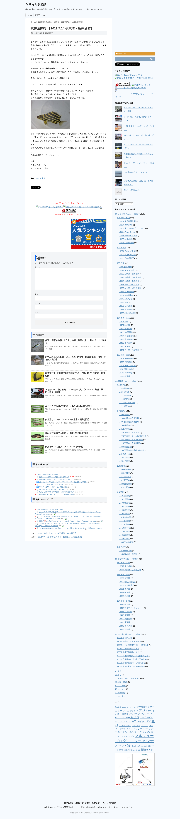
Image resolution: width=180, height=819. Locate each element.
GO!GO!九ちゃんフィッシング (126, 707)
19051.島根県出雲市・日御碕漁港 (131, 663)
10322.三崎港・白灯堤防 (129, 274)
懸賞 (121, 750)
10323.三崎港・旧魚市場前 (130, 277)
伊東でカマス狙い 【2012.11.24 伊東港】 (64, 447)
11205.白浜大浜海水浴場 (129, 422)
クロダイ (146, 721)
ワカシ (134, 746)
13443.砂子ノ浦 (125, 626)
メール (37, 303)
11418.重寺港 (124, 528)
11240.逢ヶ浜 (124, 454)
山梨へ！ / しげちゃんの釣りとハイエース (54, 477)
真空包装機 (136, 750)
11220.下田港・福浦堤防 (129, 432)
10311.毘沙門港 (125, 267)
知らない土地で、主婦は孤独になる (50, 509)
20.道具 (118, 671)
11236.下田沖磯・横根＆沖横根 (132, 450)
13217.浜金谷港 (125, 566)
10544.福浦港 (124, 376)
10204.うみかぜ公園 (127, 251)
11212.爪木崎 (124, 429)
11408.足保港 (124, 514)
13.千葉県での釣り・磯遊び (126, 559)
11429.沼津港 (124, 539)
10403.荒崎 (123, 321)
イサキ (149, 710)
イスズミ (124, 714)
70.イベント (120, 689)
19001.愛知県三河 (124, 638)
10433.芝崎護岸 (125, 332)
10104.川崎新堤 (125, 225)
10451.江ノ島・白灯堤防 (129, 350)
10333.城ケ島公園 (126, 292)
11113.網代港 (124, 392)
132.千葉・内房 (123, 563)
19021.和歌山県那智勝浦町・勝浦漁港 (133, 645)
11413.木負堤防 (125, 517)
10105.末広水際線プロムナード (132, 228)
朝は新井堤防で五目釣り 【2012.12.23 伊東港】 (68, 433)
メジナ (148, 741)
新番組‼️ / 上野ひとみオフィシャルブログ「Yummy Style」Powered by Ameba (67, 521)
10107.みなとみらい (127, 232)
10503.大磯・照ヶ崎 (127, 366)
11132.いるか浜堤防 (127, 403)
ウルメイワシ (140, 714)
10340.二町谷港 (125, 299)
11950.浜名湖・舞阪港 (128, 554)
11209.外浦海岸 (125, 425)
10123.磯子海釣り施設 (128, 235)
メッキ (118, 746)
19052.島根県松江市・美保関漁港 (131, 666)
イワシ (131, 714)
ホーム (29, 15)
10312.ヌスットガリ (127, 270)
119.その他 (121, 547)
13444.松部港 (124, 629)
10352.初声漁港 (125, 306)
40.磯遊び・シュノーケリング (127, 678)
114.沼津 (120, 492)
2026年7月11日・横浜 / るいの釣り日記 (53, 487)
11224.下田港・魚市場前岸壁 (131, 440)
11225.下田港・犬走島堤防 (130, 443)
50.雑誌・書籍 (121, 682)
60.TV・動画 (120, 686)
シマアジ (127, 726)
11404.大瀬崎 (124, 506)
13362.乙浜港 (124, 596)
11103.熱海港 (124, 388)
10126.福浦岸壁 (125, 239)
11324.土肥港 (124, 487)
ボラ (119, 736)
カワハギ (137, 721)
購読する (122, 53)
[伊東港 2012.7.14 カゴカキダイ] (69, 114)
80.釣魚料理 (120, 693)
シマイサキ (136, 726)
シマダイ (144, 726)
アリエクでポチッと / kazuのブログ (51, 484)
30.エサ (118, 675)
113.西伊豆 (121, 466)
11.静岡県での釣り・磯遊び (126, 381)
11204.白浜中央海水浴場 (129, 418)
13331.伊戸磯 (124, 589)
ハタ (135, 732)
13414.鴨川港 (124, 604)
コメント (38, 267)
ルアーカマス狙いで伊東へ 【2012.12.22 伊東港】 (69, 406)
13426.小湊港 (124, 622)
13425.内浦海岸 (125, 619)
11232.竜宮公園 (125, 447)
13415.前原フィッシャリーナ (131, 608)
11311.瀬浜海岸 (125, 477)
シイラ (121, 726)
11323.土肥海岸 (125, 484)
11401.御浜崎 (124, 496)
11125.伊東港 (39, 178)
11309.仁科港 (124, 473)
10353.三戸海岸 (125, 309)
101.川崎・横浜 (123, 218)
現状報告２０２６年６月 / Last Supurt (52, 489)
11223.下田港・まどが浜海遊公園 (132, 436)
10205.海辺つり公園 (127, 255)
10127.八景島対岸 (126, 243)
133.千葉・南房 (123, 575)
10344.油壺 (123, 302)
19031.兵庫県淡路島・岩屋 (128, 649)
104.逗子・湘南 (123, 318)
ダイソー (126, 732)
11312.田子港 (124, 480)
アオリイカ (134, 711)
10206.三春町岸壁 (126, 258)
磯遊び (145, 749)
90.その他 (119, 696)
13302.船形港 (124, 578)
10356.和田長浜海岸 (127, 313)
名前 (36, 294)
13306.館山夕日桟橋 (127, 582)
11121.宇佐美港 (125, 395)
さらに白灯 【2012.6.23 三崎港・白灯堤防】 (57, 533)
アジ (142, 710)
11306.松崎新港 (125, 469)
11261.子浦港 (124, 461)
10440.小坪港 (124, 346)
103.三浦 (120, 263)
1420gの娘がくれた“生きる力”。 (48, 474)
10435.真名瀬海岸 (126, 339)
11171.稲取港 (124, 406)
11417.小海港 (124, 524)
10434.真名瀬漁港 (126, 336)
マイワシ (125, 736)
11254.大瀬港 (124, 457)
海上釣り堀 (128, 750)
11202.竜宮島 (124, 415)
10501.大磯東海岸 (126, 358)
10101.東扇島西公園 (127, 221)
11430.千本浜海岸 (126, 542)
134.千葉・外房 (123, 601)
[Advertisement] (61, 38)
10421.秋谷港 (124, 325)
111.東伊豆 (121, 385)
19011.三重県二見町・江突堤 (129, 641)
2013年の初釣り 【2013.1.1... (136, 172)
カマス (121, 721)
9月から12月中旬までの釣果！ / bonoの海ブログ (56, 492)
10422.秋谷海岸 (125, 329)
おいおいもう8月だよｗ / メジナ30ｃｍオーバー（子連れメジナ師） (63, 482)
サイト (37, 312)
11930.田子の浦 (125, 551)
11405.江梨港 (124, 510)
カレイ (128, 722)
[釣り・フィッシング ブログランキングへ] (69, 211)
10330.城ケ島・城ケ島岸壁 (130, 288)
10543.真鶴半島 (125, 373)
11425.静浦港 (124, 535)
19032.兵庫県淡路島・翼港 (128, 652)
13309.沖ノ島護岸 (126, 585)
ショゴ (132, 729)
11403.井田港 (124, 503)
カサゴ (134, 717)
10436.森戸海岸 (125, 343)
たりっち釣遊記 (35, 4)
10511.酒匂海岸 (125, 369)
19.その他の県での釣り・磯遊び (128, 634)
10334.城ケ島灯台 (126, 295)
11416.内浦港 (124, 521)
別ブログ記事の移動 (132, 190)
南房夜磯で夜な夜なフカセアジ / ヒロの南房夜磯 (56, 494)
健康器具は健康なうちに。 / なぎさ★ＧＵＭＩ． (56, 479)
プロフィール (40, 15)
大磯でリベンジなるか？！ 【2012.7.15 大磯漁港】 (60, 537)
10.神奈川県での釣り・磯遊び (127, 214)
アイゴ (126, 710)
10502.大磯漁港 (125, 362)
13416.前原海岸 (125, 612)
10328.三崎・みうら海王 (129, 284)
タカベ (119, 732)
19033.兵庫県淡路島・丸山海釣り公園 (133, 656)
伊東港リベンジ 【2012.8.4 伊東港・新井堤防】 (67, 419)
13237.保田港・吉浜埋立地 (130, 570)
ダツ (131, 732)
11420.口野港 (124, 531)
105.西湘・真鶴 (123, 355)
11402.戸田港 (124, 499)
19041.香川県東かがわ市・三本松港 (132, 659)
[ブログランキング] (141, 85)
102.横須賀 (121, 247)
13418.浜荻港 (124, 615)
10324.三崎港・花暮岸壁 (129, 281)
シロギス (140, 729)
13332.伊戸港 (124, 592)
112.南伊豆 (121, 411)
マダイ (131, 736)
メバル (126, 745)
